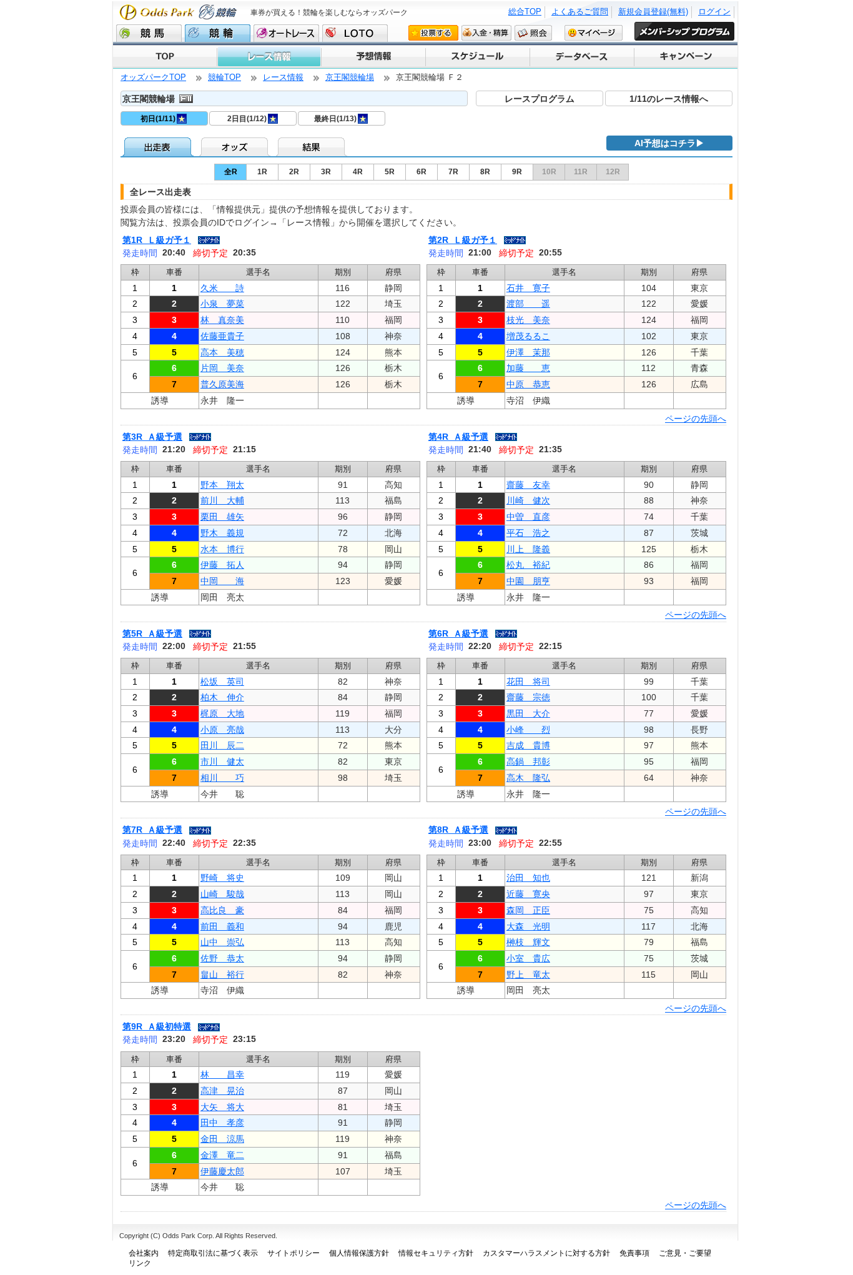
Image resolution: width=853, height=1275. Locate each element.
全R (230, 171)
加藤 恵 (528, 368)
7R (453, 171)
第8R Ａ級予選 (458, 830)
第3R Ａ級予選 (152, 437)
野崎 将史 (222, 878)
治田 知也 (528, 878)
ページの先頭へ (695, 419)
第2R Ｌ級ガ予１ (462, 240)
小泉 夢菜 (222, 304)
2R (294, 171)
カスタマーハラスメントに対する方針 (546, 1253)
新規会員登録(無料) (653, 11)
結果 (312, 146)
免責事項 (634, 1253)
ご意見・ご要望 (685, 1253)
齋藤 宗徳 (528, 697)
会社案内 (144, 1253)
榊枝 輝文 (528, 942)
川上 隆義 (528, 549)
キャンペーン (685, 57)
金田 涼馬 (222, 1139)
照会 (533, 32)
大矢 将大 (222, 1107)
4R (358, 171)
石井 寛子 (528, 288)
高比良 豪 (222, 910)
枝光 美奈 (528, 320)
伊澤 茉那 (528, 352)
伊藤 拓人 (222, 565)
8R (485, 171)
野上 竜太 (528, 975)
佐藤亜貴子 (222, 336)
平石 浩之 (528, 533)
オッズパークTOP (153, 77)
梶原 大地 (222, 713)
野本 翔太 (222, 485)
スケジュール (477, 57)
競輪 (217, 33)
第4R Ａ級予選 (458, 437)
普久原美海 (222, 384)
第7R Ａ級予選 (152, 830)
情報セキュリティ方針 (435, 1253)
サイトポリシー (293, 1253)
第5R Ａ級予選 (152, 633)
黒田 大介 (528, 713)
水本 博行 (222, 549)
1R (262, 171)
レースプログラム (539, 99)
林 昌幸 (222, 1074)
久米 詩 (222, 288)
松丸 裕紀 (528, 565)
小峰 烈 (528, 730)
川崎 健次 (528, 500)
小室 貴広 (528, 958)
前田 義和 (222, 926)
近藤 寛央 (528, 894)
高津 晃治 (222, 1091)
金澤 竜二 (222, 1155)
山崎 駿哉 (222, 894)
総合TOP (524, 11)
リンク (140, 1263)
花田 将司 (528, 682)
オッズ (235, 146)
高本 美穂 (222, 352)
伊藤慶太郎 (222, 1171)
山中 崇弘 (222, 942)
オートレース (286, 33)
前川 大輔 (222, 500)
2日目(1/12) (247, 118)
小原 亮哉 (222, 730)
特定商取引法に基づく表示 (213, 1253)
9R (517, 171)
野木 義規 (222, 533)
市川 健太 (222, 761)
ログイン (714, 11)
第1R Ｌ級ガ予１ (156, 240)
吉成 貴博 (528, 745)
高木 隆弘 (528, 778)
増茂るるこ (528, 336)
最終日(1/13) (335, 118)
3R (326, 171)
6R (421, 171)
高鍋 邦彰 (528, 761)
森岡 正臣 (528, 910)
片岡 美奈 (222, 368)
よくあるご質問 (579, 11)
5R (390, 171)
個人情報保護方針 (359, 1253)
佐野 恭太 (222, 958)
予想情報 (372, 57)
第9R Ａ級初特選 (156, 1026)
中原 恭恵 (528, 384)
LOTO (355, 33)
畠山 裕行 (222, 975)
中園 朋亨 (528, 581)
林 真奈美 (222, 320)
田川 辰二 (222, 745)
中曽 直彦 (528, 517)
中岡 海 (222, 581)
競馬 (149, 33)
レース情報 (268, 57)
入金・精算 (486, 32)
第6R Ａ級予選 (458, 633)
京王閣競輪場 (349, 77)
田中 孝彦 (222, 1123)
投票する (433, 32)
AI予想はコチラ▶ (669, 143)
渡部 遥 (528, 304)
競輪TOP (224, 77)
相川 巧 (222, 778)
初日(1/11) (158, 118)
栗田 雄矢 (222, 517)
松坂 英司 (222, 682)
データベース (581, 57)
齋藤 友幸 (528, 485)
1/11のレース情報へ (668, 99)
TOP (165, 57)
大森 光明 (528, 926)
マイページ (594, 32)
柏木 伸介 (222, 697)
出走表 (159, 146)
